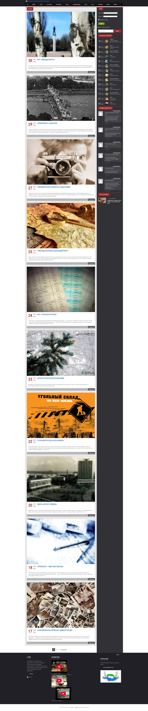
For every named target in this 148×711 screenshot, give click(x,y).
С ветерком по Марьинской (113, 99)
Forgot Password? (105, 27)
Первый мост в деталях (47, 123)
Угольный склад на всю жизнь (50, 440)
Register (99, 27)
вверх (118, 654)
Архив (115, 4)
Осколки (100, 4)
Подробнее (91, 72)
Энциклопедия (76, 4)
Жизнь (33, 4)
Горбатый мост (113, 104)
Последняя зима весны (115, 66)
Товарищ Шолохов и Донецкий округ (52, 251)
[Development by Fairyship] (82, 707)
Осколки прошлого (114, 78)
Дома (108, 4)
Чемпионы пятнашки (114, 61)
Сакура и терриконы (114, 52)
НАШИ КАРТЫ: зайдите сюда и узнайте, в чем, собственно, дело (114, 202)
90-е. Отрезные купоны (46, 314)
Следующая (63, 649)
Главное (112, 39)
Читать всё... (107, 123)
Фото (92, 4)
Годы (85, 4)
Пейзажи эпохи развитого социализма (54, 187)
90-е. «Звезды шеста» (46, 60)
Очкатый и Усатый (114, 75)
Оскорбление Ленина (114, 70)
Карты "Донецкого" (112, 198)
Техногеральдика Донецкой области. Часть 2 (115, 42)
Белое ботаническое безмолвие (50, 378)
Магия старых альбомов (115, 94)
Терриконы (58, 4)
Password (100, 16)
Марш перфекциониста (115, 89)
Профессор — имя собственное (50, 567)
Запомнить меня (103, 19)
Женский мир (113, 57)
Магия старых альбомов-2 (115, 80)
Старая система (113, 84)
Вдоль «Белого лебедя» (47, 504)
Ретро (41, 4)
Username (100, 13)
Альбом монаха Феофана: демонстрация (54, 630)
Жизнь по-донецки (114, 51)
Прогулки (49, 4)
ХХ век (67, 4)
